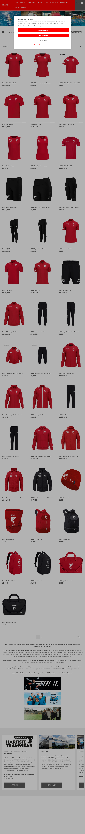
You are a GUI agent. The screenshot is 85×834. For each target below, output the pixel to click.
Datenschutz (38, 45)
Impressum (47, 45)
